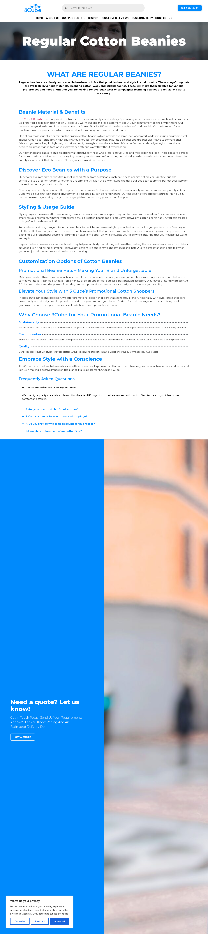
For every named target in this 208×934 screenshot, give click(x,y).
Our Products (72, 18)
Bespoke (94, 18)
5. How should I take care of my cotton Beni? (54, 431)
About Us (52, 18)
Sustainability (142, 18)
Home (40, 18)
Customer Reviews (115, 18)
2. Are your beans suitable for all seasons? (52, 409)
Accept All (59, 921)
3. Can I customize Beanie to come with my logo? (56, 416)
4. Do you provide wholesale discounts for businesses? (60, 423)
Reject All (39, 921)
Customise (20, 921)
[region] (39, 912)
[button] (104, 387)
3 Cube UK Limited (33, 119)
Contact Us (163, 18)
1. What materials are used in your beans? (52, 387)
